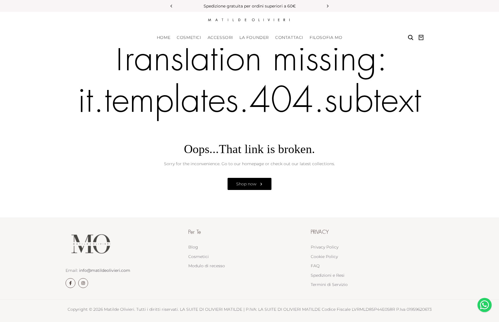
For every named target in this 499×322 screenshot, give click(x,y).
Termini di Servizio (329, 284)
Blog (193, 247)
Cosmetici (198, 256)
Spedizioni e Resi (328, 275)
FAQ (315, 265)
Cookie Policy (324, 256)
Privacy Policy (324, 247)
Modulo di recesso (206, 265)
